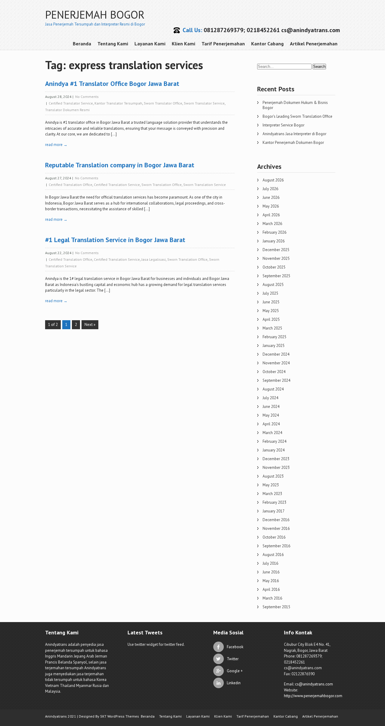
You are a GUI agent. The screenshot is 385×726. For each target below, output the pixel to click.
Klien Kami (183, 44)
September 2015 (276, 606)
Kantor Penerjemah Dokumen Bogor (293, 142)
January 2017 (274, 511)
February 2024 (274, 441)
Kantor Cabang (267, 44)
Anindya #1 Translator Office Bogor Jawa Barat (112, 83)
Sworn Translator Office (163, 103)
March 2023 (272, 493)
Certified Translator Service (71, 103)
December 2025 (276, 249)
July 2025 (270, 293)
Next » (90, 324)
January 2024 (274, 450)
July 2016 (270, 563)
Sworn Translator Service (204, 103)
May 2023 (271, 485)
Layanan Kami (149, 44)
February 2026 (274, 232)
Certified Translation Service (117, 184)
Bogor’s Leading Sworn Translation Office (297, 116)
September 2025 (276, 275)
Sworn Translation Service (204, 184)
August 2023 (273, 476)
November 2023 (276, 467)
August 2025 (273, 284)
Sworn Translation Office (161, 184)
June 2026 (271, 197)
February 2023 (274, 502)
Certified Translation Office (70, 184)
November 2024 (276, 363)
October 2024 (274, 371)
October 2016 (274, 537)
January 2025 (274, 345)
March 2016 (272, 598)
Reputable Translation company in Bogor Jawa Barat (119, 165)
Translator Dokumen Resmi (67, 110)
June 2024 (271, 406)
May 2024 (271, 415)
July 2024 (270, 397)
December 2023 (276, 458)
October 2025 (274, 267)
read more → (56, 144)
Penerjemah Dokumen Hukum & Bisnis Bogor (295, 105)
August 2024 (273, 389)
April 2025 (271, 319)
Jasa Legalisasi (153, 259)
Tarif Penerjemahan (223, 44)
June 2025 (271, 302)
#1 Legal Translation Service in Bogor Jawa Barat (115, 239)
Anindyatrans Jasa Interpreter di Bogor (294, 133)
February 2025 (274, 336)
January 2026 (274, 241)
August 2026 (273, 180)
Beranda (82, 44)
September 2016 (276, 545)
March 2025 (272, 328)
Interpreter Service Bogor (283, 125)
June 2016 (271, 572)
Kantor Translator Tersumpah (118, 103)
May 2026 (271, 206)
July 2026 (270, 188)
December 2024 (276, 354)
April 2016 (271, 589)
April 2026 (271, 214)
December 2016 (276, 519)
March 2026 (272, 223)
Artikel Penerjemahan (313, 44)
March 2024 (272, 432)
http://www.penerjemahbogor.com (313, 695)
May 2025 (271, 310)
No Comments (87, 96)
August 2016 (273, 554)
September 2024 (276, 380)
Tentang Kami (112, 44)
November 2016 (276, 528)
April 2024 (271, 424)
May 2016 (271, 580)
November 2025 (276, 258)
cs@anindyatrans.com (314, 684)
